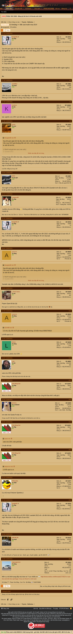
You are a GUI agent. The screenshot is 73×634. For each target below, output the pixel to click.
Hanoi (69, 488)
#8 (70, 248)
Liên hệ (35, 608)
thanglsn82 (5, 27)
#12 (70, 358)
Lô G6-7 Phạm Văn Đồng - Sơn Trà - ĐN (60, 571)
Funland (28, 8)
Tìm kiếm (4, 12)
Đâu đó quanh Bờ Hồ (65, 183)
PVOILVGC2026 (49, 8)
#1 (70, 33)
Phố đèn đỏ (68, 258)
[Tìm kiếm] (70, 8)
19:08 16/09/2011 (7, 559)
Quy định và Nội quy (45, 608)
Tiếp (7, 30)
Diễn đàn (9, 8)
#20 (70, 559)
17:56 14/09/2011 (7, 121)
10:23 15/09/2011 (7, 288)
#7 (70, 218)
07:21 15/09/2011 (7, 218)
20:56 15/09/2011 (7, 449)
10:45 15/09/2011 (7, 338)
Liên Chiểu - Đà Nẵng (65, 410)
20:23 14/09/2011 (7, 194)
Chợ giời (37, 8)
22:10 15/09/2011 (7, 477)
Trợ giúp (55, 608)
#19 (70, 534)
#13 (70, 380)
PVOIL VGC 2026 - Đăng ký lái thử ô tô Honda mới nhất (24, 16)
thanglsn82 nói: (9, 138)
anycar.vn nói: (9, 466)
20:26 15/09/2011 (7, 380)
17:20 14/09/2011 (7, 80)
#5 (70, 172)
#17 (70, 477)
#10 (70, 311)
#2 (70, 80)
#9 (70, 288)
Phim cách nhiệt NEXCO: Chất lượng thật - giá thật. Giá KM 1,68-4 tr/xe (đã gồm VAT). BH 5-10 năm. (38, 632)
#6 (70, 194)
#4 (70, 121)
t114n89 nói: (8, 327)
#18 (70, 500)
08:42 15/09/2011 (7, 248)
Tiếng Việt (6, 608)
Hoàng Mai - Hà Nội (65, 204)
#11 (70, 338)
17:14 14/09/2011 (7, 33)
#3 (70, 102)
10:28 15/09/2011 (7, 311)
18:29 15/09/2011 (7, 358)
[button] (4, 8)
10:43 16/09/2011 (7, 534)
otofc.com (68, 572)
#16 (70, 449)
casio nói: (7, 438)
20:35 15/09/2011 (7, 399)
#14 (70, 399)
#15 (70, 422)
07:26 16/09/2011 (7, 500)
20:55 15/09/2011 (7, 422)
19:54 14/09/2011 (7, 172)
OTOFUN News (64, 608)
